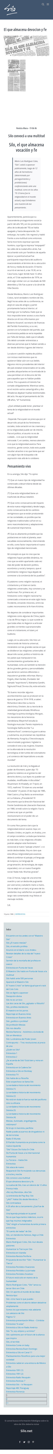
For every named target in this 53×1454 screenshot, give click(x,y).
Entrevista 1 (11, 1053)
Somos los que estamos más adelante (23, 1309)
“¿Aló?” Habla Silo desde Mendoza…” (22, 1199)
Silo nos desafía (13, 1028)
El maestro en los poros (17, 1010)
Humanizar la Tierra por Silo (19, 1249)
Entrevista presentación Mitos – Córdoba (25, 1320)
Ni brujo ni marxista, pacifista (19, 1128)
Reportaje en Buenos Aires (18, 1014)
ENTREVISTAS (20, 914)
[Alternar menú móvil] (48, 4)
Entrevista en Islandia (16, 1252)
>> (7, 1403)
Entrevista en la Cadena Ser (18, 1067)
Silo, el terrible (12, 1341)
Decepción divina (14, 996)
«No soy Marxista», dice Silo (19, 1192)
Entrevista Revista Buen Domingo (21, 1349)
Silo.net (26, 1431)
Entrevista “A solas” (15, 1324)
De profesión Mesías (15, 1024)
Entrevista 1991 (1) (14, 1370)
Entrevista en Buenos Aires (18, 1017)
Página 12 (10, 1316)
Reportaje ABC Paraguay (17, 1388)
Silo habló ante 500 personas (19, 978)
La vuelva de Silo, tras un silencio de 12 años (26, 1185)
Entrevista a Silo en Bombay (19, 1071)
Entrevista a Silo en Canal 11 (19, 1352)
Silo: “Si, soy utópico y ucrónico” (20, 1331)
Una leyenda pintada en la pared (21, 1213)
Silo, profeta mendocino (17, 1007)
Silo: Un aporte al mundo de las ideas (23, 1291)
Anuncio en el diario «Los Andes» (21, 950)
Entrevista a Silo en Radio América (21, 1327)
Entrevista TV (12, 1074)
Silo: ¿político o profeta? (17, 1021)
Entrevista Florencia (15, 1391)
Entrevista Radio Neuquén (18, 1377)
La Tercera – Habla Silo (16, 1160)
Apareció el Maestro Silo (17, 982)
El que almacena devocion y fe (20, 1181)
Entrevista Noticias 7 (15, 1381)
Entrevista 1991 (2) (14, 1373)
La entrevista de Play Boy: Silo (20, 1195)
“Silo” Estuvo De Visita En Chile (20, 1149)
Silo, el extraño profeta (16, 946)
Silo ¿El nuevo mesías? (16, 942)
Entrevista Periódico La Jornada (20, 1270)
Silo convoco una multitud (18, 1178)
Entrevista (11, 1163)
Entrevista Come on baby (17, 1345)
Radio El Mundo (13, 1138)
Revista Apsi (11, 1295)
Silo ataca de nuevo (15, 1167)
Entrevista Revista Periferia (18, 1256)
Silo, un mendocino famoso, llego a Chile (24, 1235)
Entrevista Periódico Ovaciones (20, 1267)
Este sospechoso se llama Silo (20, 1081)
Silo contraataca (13, 1203)
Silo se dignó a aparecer (17, 992)
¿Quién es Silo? (13, 1049)
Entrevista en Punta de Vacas (19, 967)
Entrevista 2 (11, 1056)
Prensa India (12, 1188)
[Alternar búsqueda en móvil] (43, 4)
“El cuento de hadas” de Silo (18, 1231)
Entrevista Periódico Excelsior (19, 1274)
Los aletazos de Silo (15, 1313)
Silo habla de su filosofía (17, 1078)
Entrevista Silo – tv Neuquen (19, 1384)
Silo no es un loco (14, 999)
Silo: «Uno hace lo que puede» (20, 1299)
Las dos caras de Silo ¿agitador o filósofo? (25, 1003)
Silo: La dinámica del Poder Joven (21, 1039)
